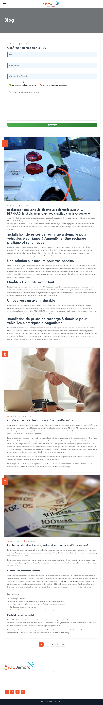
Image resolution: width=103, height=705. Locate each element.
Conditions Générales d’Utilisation (58, 684)
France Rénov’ (66, 431)
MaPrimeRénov (12, 425)
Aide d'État (13, 416)
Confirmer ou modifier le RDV (27, 48)
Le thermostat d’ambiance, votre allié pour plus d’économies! (47, 545)
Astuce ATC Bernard (16, 541)
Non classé (13, 44)
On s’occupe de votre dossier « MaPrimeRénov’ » (40, 420)
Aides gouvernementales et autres (61, 674)
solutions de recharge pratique (66, 218)
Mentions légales (58, 692)
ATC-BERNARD (44, 464)
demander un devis (58, 466)
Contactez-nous (88, 333)
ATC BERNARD (72, 428)
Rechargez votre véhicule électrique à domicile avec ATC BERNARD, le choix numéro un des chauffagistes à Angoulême (48, 211)
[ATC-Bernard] (51, 4)
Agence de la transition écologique (66, 581)
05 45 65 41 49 (21, 466)
